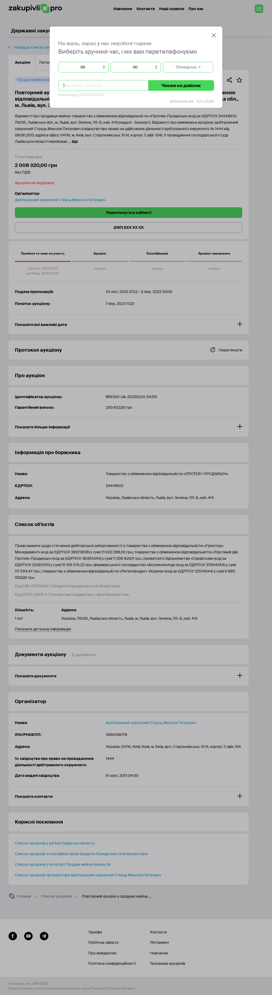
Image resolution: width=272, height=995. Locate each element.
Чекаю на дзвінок (181, 85)
